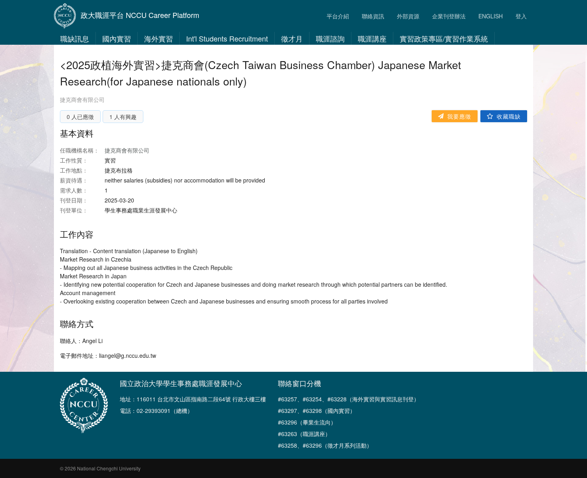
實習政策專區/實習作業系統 (444, 38)
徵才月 (292, 38)
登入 (521, 16)
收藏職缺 (509, 116)
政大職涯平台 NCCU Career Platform (140, 15)
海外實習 (158, 38)
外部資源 (408, 16)
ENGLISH (490, 16)
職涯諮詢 (330, 38)
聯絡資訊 (373, 16)
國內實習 (116, 38)
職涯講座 (372, 38)
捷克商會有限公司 (82, 99)
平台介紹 (338, 16)
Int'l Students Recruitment (227, 38)
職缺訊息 (74, 38)
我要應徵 (459, 116)
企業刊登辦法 (449, 16)
